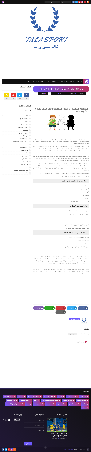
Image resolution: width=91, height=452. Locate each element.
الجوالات (32, 81)
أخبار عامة (79, 81)
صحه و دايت (56, 94)
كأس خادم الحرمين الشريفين (15, 170)
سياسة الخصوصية (66, 2)
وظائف (72, 81)
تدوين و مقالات (15, 150)
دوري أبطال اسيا (15, 156)
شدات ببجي (15, 159)
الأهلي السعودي (15, 124)
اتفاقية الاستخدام (55, 2)
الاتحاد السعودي (15, 118)
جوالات (15, 153)
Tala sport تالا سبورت (66, 450)
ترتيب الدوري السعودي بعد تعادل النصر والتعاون (58, 434)
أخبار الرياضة (64, 81)
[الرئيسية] (86, 81)
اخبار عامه (15, 116)
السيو (15, 144)
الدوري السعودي (15, 133)
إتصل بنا (47, 2)
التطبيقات (15, 130)
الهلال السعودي (15, 147)
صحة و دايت (41, 81)
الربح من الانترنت (52, 81)
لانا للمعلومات (62, 438)
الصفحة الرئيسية (64, 94)
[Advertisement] (45, 64)
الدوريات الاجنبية (15, 136)
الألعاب (15, 121)
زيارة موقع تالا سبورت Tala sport (73, 322)
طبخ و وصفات (15, 164)
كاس (15, 167)
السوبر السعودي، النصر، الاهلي (15, 141)
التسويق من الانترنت (15, 127)
